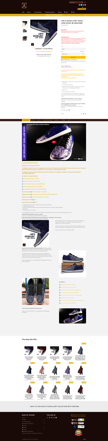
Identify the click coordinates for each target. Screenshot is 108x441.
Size (62, 51)
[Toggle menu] (44, 419)
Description (26, 120)
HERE (35, 199)
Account (84, 7)
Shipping (56, 120)
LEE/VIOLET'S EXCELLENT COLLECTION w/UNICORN (44, 194)
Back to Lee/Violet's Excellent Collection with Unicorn (54, 406)
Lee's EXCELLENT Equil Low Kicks (31, 178)
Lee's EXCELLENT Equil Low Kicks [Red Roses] (34, 184)
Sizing (33, 120)
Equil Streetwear (35, 439)
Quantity (82, 51)
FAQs (69, 120)
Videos (38, 120)
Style (62, 46)
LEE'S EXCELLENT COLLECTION (39, 191)
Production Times (47, 120)
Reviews (63, 120)
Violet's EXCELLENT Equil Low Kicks (31, 181)
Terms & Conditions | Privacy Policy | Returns (32, 433)
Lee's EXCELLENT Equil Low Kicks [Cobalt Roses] (34, 189)
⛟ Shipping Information (27, 431)
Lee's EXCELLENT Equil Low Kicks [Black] (33, 186)
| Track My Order (82, 9)
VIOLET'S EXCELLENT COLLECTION (40, 197)
